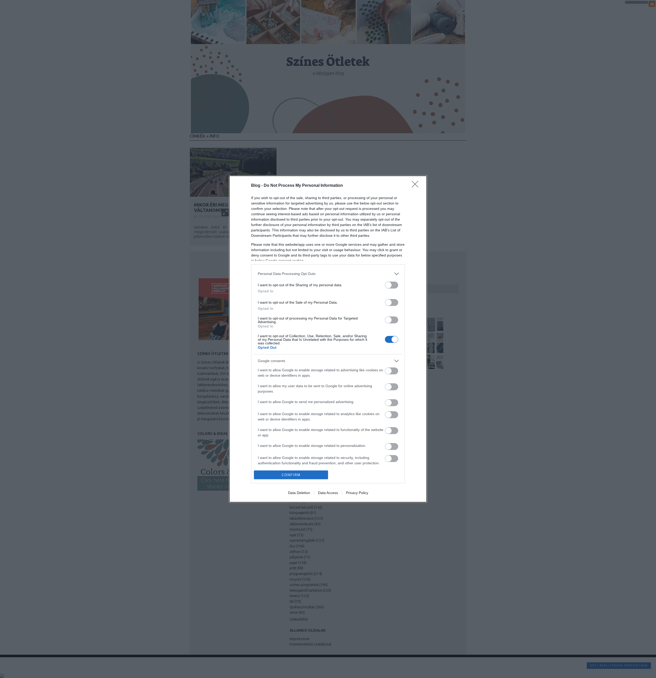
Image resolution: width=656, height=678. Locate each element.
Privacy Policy (357, 493)
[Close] (417, 186)
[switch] (391, 285)
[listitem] (328, 273)
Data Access (328, 493)
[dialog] (328, 339)
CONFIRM (291, 475)
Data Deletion (299, 493)
